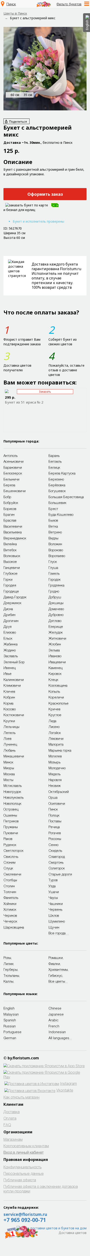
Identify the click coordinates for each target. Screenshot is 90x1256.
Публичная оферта (19, 1180)
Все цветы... (58, 981)
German (9, 1038)
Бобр (7, 497)
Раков (7, 838)
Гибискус (55, 975)
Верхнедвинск (14, 538)
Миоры (8, 768)
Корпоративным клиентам (26, 1146)
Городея (9, 585)
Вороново (55, 550)
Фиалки (54, 963)
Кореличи (56, 697)
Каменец (55, 668)
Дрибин (9, 614)
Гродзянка (56, 585)
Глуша (53, 567)
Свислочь (10, 856)
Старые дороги (60, 874)
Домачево (56, 609)
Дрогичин (10, 620)
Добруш (54, 597)
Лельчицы (11, 726)
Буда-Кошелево (60, 514)
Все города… (58, 933)
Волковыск (11, 556)
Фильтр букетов (69, 4)
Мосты (8, 780)
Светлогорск (13, 850)
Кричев (54, 709)
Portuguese (12, 1032)
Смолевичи (12, 874)
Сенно (53, 845)
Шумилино (56, 921)
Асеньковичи (13, 461)
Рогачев (54, 833)
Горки (7, 579)
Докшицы (55, 603)
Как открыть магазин (21, 1097)
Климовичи (12, 685)
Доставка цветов (73, 1232)
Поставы (54, 821)
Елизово (9, 632)
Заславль (10, 656)
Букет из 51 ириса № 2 (24, 402)
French (53, 1026)
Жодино (9, 650)
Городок (54, 579)
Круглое (54, 715)
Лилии (8, 963)
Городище (11, 591)
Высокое (10, 561)
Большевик (57, 502)
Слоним (9, 862)
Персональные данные (23, 1173)
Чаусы (53, 897)
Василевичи (12, 526)
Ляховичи (55, 738)
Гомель (54, 573)
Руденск (9, 845)
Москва (9, 774)
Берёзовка (56, 485)
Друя (7, 626)
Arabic (53, 1020)
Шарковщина (13, 927)
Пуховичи (10, 833)
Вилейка (10, 544)
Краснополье (58, 703)
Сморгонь (55, 862)
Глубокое (10, 573)
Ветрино (55, 532)
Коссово (9, 709)
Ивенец (9, 668)
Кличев (9, 691)
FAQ (7, 1124)
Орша (52, 797)
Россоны (54, 838)
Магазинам (13, 1139)
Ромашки (55, 957)
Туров (53, 880)
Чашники (55, 903)
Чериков (10, 915)
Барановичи (12, 467)
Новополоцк (12, 803)
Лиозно (54, 726)
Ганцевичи (11, 567)
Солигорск (56, 868)
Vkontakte (64, 1090)
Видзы (53, 538)
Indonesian (57, 1032)
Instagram (68, 1083)
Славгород (56, 856)
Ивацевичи (57, 662)
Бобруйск (10, 502)
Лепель (9, 733)
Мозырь (54, 762)
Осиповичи (56, 803)
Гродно (53, 591)
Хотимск (9, 909)
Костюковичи (13, 715)
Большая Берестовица (66, 497)
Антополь (10, 455)
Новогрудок (12, 791)
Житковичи (57, 638)
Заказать (45, 392)
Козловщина (57, 685)
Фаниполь (10, 897)
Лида (52, 721)
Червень (55, 909)
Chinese (54, 1008)
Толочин (9, 892)
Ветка (53, 526)
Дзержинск (12, 603)
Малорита (55, 744)
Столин (9, 886)
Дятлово (54, 620)
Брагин (9, 514)
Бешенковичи (14, 491)
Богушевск (57, 491)
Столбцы (10, 880)
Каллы (8, 981)
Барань (54, 455)
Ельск (7, 638)
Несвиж (54, 785)
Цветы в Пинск (15, 13)
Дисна (8, 609)
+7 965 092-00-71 (24, 1220)
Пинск (11, 4)
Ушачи (53, 892)
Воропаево (56, 556)
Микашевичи (13, 756)
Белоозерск (12, 473)
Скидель (55, 850)
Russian (9, 1026)
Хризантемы (58, 969)
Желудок (55, 632)
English (9, 1008)
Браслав (9, 520)
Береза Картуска (61, 473)
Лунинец (10, 744)
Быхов (53, 520)
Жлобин (54, 644)
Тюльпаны (11, 975)
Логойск (54, 733)
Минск (8, 762)
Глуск (52, 561)
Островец (10, 809)
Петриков (11, 821)
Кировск (55, 673)
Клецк (53, 679)
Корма (8, 703)
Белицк (54, 467)
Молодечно (57, 768)
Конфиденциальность (22, 1167)
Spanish (9, 1020)
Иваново (54, 656)
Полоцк (54, 815)
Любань (9, 750)
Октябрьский (58, 791)
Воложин (55, 544)
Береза (9, 485)
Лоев (7, 738)
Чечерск (10, 921)
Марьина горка (59, 750)
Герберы (10, 969)
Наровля (55, 780)
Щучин (53, 927)
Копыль (54, 691)
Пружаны (10, 827)
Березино (56, 479)
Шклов (53, 915)
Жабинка (10, 644)
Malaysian (11, 1014)
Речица (54, 827)
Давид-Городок (15, 597)
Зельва (54, 650)
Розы (7, 957)
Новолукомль (13, 797)
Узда (52, 886)
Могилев (55, 756)
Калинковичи (13, 679)
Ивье (7, 673)
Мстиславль (12, 785)
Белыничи (11, 479)
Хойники (9, 903)
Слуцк (8, 868)
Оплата (9, 1118)
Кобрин (9, 697)
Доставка (11, 1111)
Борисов (9, 508)
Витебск (10, 550)
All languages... (60, 1038)
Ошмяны (10, 815)
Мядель (54, 774)
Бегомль (55, 461)
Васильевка (12, 532)
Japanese (56, 1014)
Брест (53, 508)
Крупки (9, 721)
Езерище (55, 626)
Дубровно (55, 614)
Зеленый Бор (14, 662)
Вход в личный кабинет (23, 1152)
